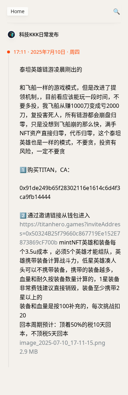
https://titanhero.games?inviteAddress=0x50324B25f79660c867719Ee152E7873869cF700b (70, 233)
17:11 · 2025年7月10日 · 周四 (47, 51)
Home (18, 11)
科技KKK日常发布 (39, 34)
